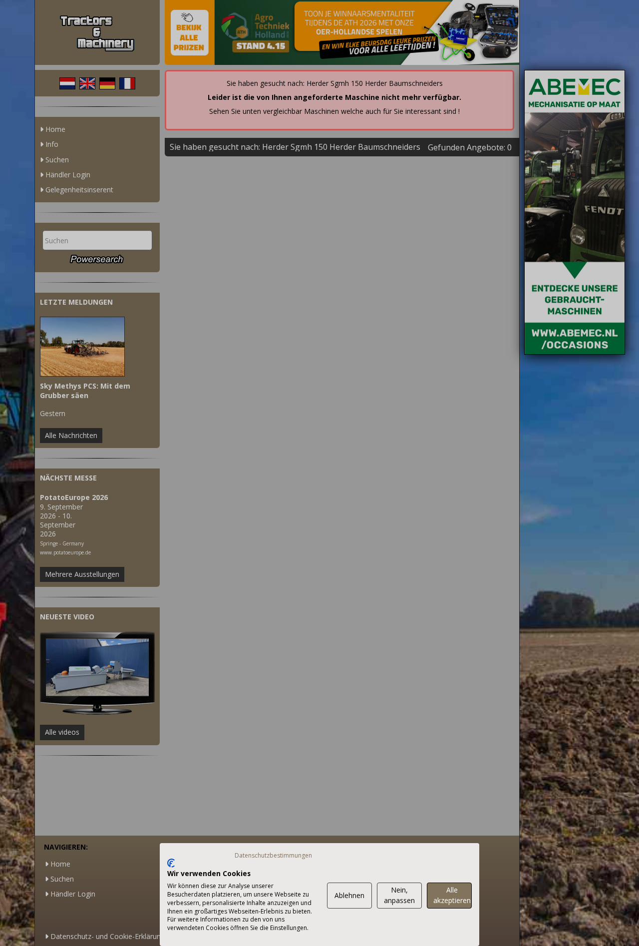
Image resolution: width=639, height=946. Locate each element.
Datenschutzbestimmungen (273, 855)
